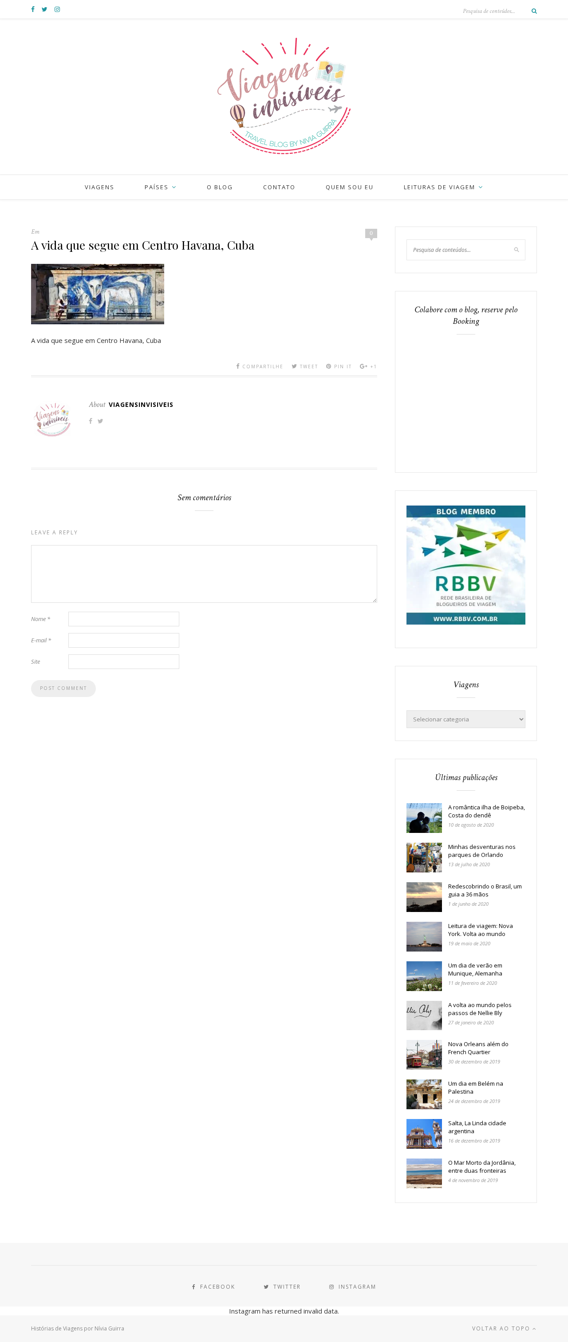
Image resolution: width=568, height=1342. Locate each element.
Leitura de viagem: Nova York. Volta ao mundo (480, 930)
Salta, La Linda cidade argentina (477, 1127)
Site (35, 661)
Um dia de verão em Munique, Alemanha (475, 969)
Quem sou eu (350, 187)
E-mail (41, 640)
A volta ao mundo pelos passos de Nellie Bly (480, 1009)
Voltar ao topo (502, 1328)
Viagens (99, 187)
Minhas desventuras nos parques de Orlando (482, 851)
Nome (40, 619)
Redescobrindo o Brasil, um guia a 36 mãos (485, 890)
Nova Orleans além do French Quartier (478, 1048)
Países (157, 187)
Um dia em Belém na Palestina (475, 1087)
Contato (279, 187)
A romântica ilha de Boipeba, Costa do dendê (486, 811)
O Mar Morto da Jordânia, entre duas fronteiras (482, 1167)
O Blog (220, 187)
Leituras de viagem (439, 187)
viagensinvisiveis (141, 404)
